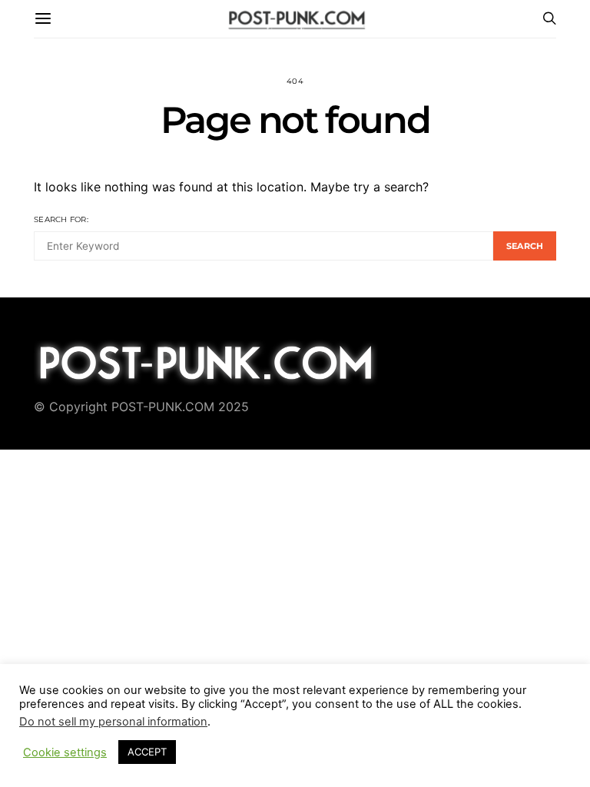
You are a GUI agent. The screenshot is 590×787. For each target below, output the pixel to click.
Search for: (61, 219)
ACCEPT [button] (147, 751)
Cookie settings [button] (65, 752)
